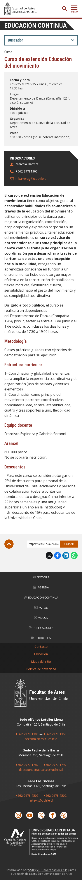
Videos (43, 618)
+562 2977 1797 (55, 765)
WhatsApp (74, 555)
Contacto (41, 646)
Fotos (43, 608)
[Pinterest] (63, 815)
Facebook (57, 555)
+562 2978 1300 (27, 734)
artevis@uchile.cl (41, 800)
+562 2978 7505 (27, 795)
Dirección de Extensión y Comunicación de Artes (42, 874)
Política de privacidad (41, 669)
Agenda (43, 587)
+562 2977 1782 (27, 765)
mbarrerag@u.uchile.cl (31, 178)
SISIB (31, 870)
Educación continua (35, 25)
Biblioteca (43, 638)
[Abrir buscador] (64, 9)
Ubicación (41, 654)
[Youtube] (29, 815)
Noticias (43, 577)
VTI (38, 870)
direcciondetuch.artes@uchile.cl (41, 770)
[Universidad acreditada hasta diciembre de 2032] (41, 842)
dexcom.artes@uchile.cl (41, 739)
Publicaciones (43, 628)
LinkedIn (65, 555)
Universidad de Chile (54, 870)
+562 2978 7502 (55, 795)
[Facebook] (52, 815)
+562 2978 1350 (55, 734)
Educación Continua (43, 597)
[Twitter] (41, 815)
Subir (9, 544)
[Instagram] (18, 815)
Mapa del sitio (41, 661)
